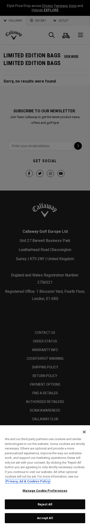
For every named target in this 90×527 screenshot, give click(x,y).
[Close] (84, 432)
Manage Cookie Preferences (45, 490)
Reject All (45, 504)
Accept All (45, 518)
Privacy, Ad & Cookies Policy (28, 481)
